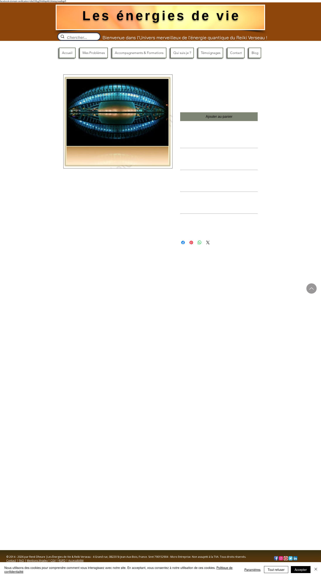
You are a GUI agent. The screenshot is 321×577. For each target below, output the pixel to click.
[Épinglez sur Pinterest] (191, 242)
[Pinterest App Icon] (286, 558)
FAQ (21, 560)
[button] (93, 53)
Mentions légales (37, 560)
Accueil (69, 58)
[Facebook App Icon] (276, 558)
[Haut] (311, 288)
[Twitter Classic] (290, 558)
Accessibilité (76, 560)
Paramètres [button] (252, 569)
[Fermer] (315, 570)
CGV (53, 560)
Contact (11, 560)
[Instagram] (281, 558)
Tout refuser (276, 569)
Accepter (301, 569)
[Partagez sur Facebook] (183, 242)
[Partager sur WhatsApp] (199, 242)
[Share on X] (208, 242)
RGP (61, 560)
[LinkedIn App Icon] (295, 558)
